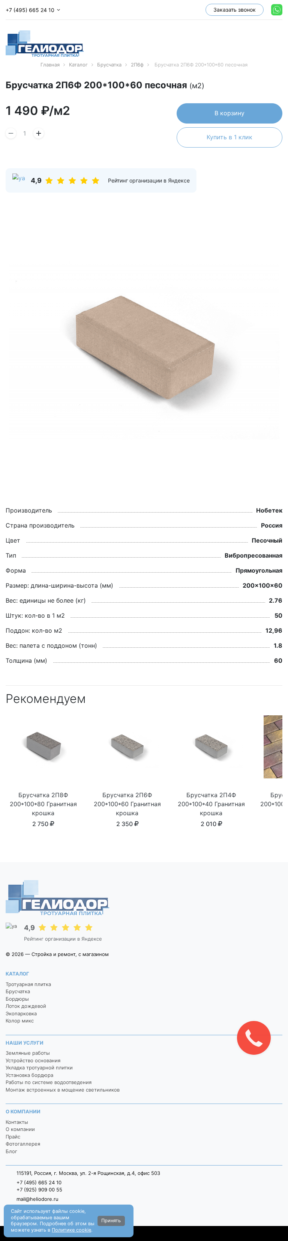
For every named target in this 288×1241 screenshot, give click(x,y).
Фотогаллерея (23, 1144)
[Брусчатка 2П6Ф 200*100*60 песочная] (144, 349)
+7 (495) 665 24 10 (30, 10)
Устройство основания (33, 1060)
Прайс (13, 1137)
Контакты (17, 1122)
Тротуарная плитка (28, 984)
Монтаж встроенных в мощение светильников (63, 1090)
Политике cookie (71, 1230)
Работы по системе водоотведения (49, 1082)
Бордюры (17, 999)
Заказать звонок (234, 9)
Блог (11, 1151)
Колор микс (20, 1021)
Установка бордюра (29, 1075)
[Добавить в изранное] (279, 86)
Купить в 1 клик (229, 137)
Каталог (17, 974)
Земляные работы (28, 1053)
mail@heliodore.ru (37, 1199)
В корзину (229, 113)
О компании (23, 1111)
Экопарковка (21, 1013)
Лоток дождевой (26, 1006)
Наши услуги (25, 1043)
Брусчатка (18, 991)
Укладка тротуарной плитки (39, 1068)
